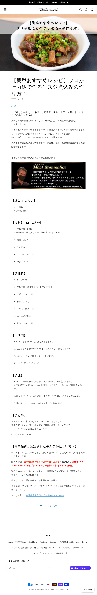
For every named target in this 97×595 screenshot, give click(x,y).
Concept (53, 542)
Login (84, 542)
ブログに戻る (50, 505)
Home (10, 542)
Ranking (43, 542)
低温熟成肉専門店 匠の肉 (44, 589)
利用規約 (66, 547)
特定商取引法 (61, 553)
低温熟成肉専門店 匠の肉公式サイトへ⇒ (45, 495)
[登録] (49, 568)
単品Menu (33, 542)
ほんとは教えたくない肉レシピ (47, 547)
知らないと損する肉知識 (22, 547)
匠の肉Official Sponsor (70, 542)
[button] (5, 9)
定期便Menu (20, 542)
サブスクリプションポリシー (42, 553)
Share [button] (17, 106)
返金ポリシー (78, 547)
